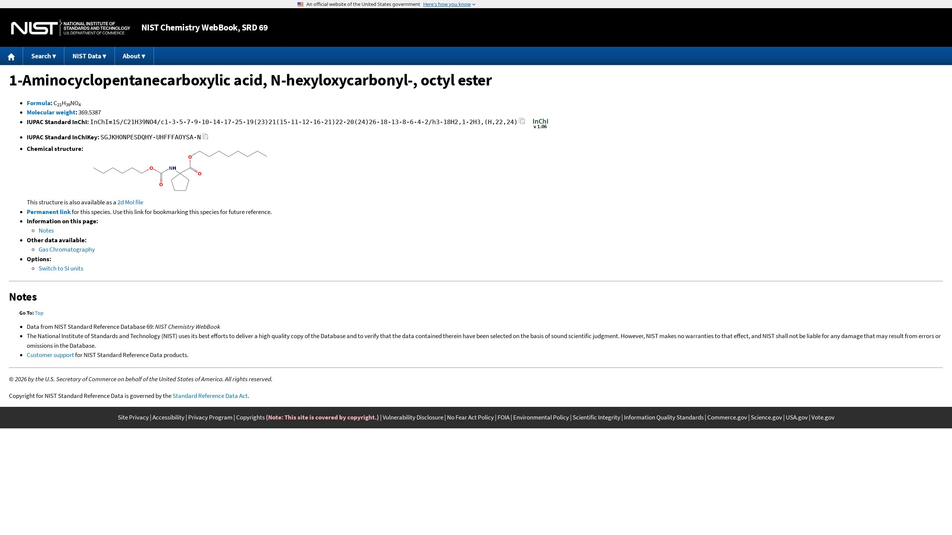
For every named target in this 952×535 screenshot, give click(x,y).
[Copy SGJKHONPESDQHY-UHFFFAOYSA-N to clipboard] (205, 138)
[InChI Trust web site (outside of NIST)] (540, 128)
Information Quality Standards (664, 417)
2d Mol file (130, 202)
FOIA (503, 417)
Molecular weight (51, 112)
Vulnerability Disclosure (413, 417)
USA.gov (797, 417)
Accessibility (168, 417)
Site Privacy (133, 417)
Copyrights (250, 417)
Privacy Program (210, 417)
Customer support (50, 355)
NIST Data (87, 56)
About (131, 56)
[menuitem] (11, 56)
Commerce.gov (727, 417)
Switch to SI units (61, 268)
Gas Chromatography (67, 249)
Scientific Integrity (596, 417)
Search (41, 56)
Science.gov (766, 417)
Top (39, 312)
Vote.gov (822, 417)
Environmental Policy (541, 417)
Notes (46, 230)
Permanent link (49, 212)
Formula (39, 103)
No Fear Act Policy (470, 417)
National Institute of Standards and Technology (70, 27)
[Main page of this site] (11, 56)
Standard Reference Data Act (210, 396)
